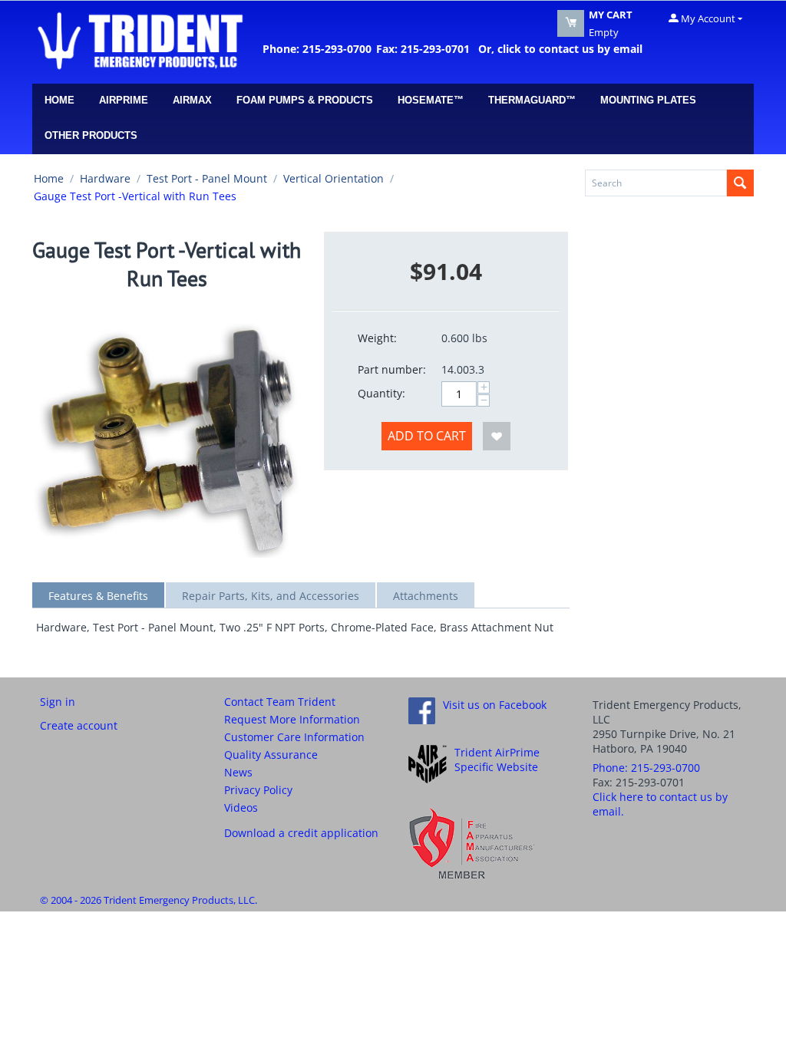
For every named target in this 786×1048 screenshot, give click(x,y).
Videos (241, 807)
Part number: (392, 369)
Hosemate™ (431, 100)
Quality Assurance (271, 754)
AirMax (192, 100)
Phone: (646, 767)
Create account (78, 725)
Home (59, 100)
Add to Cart (427, 435)
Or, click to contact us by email (557, 48)
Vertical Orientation (333, 178)
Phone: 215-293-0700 (317, 48)
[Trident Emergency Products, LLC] (139, 40)
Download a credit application (301, 833)
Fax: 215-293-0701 (423, 48)
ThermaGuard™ (532, 100)
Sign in (57, 701)
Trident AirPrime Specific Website (497, 759)
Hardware (105, 178)
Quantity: (381, 393)
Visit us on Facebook (495, 704)
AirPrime (123, 100)
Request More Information (292, 719)
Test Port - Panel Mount (207, 178)
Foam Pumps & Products (304, 100)
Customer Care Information (294, 737)
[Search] (740, 183)
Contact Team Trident (279, 701)
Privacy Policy (258, 790)
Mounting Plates (648, 100)
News (238, 772)
